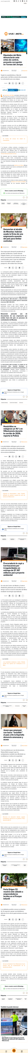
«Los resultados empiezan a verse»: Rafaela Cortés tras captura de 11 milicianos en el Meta (14, 663)
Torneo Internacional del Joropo (23, 204)
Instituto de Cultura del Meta (15, 203)
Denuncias (21, 402)
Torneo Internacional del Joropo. (9, 153)
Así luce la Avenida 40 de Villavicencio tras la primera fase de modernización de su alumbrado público (14, 965)
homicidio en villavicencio (12, 539)
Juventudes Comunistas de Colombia (15, 865)
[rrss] (14, 1)
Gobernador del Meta (9, 203)
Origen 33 (26, 999)
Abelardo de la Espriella (4, 865)
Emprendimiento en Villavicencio (19, 999)
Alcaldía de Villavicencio (4, 539)
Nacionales (24, 745)
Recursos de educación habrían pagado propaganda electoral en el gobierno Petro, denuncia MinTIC (14, 818)
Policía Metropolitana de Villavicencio (22, 539)
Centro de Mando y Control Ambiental (7, 706)
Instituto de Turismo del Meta (18, 181)
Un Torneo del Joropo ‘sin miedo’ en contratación (14, 139)
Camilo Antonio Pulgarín (13, 402)
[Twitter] (13, 83)
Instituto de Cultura (19, 165)
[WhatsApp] (16, 83)
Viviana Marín (25, 865)
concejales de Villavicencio (10, 999)
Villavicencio (24, 441)
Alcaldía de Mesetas (4, 402)
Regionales (25, 70)
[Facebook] (9, 83)
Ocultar (25, 3)
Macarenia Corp (24, 706)
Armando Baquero (3, 999)
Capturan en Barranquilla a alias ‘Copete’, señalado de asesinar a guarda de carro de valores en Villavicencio (14, 495)
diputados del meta (3, 203)
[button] (27, 197)
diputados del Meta (9, 95)
